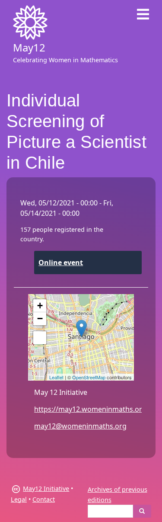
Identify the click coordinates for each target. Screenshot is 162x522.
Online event (60, 262)
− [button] (40, 318)
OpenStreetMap (88, 377)
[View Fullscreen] (39, 337)
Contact (43, 499)
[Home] (30, 22)
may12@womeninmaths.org (80, 426)
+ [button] (40, 305)
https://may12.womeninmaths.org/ (91, 409)
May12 (29, 47)
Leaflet (56, 377)
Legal (19, 499)
